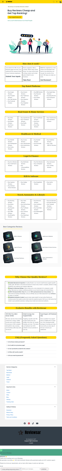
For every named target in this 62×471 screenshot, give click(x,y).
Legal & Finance (31, 156)
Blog (7, 397)
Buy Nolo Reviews (38, 162)
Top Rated (8, 370)
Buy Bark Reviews (51, 202)
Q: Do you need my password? (15, 355)
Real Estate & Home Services (31, 112)
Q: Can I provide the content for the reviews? (19, 348)
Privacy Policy (9, 414)
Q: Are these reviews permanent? (16, 341)
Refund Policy (9, 412)
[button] (31, 342)
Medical (8, 375)
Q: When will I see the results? (15, 352)
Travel (7, 382)
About (7, 390)
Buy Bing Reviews (51, 95)
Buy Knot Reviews (51, 200)
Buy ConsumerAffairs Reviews (25, 167)
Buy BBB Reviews (38, 92)
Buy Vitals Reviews (25, 143)
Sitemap (8, 399)
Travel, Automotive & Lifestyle (31, 195)
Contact (8, 392)
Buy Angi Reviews (25, 117)
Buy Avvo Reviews (12, 162)
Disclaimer (8, 410)
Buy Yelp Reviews (12, 99)
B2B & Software (31, 176)
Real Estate (9, 372)
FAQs (7, 394)
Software (8, 379)
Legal (7, 377)
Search (54, 1)
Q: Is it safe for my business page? (16, 345)
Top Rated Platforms (31, 86)
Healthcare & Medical (31, 134)
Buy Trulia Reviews (51, 117)
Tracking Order (10, 401)
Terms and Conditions (11, 417)
